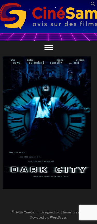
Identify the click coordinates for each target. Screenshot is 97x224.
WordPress (58, 217)
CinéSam (31, 212)
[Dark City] (48, 122)
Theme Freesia (72, 212)
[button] (93, 5)
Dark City (16, 186)
